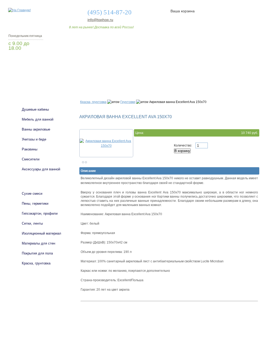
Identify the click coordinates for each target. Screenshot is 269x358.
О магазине (90, 79)
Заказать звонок (36, 61)
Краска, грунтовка (93, 102)
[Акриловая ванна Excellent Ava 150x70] (106, 143)
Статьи (169, 79)
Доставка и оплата (131, 79)
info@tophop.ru (100, 20)
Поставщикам (203, 79)
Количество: (183, 145)
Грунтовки (127, 102)
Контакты (239, 79)
